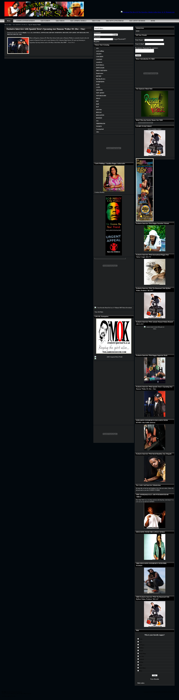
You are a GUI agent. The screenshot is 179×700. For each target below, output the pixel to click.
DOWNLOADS (45, 32)
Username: (97, 32)
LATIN (98, 87)
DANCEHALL (37, 32)
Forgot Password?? (119, 39)
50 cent (141, 650)
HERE (137, 31)
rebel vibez (99, 109)
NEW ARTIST (72, 32)
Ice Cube (141, 656)
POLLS (98, 98)
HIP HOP (51, 32)
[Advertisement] (142, 6)
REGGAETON (100, 115)
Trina (140, 665)
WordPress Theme (11, 692)
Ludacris (141, 659)
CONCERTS (99, 56)
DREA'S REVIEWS (101, 70)
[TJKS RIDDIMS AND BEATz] (44, 16)
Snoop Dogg (142, 653)
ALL (31, 32)
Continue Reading (99, 192)
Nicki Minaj (142, 668)
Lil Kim (141, 662)
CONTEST (99, 59)
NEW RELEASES (81, 32)
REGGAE (15, 34)
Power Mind (20, 693)
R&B (8, 34)
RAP (11, 34)
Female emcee (99, 73)
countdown (99, 62)
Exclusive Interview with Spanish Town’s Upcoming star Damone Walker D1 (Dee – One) (46, 28)
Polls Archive (140, 683)
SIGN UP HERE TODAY (154, 129)
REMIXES (99, 118)
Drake (140, 639)
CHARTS (98, 54)
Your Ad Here (99, 312)
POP (87, 32)
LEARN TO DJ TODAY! (144, 126)
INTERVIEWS (58, 32)
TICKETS (99, 126)
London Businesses (11, 693)
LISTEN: (151, 502)
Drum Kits (13, 696)
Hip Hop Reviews (100, 79)
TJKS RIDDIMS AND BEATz (20, 24)
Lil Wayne (141, 645)
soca (97, 121)
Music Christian (27, 693)
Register (96, 41)
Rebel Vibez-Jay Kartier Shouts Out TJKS (149, 120)
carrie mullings (100, 51)
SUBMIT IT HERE (154, 490)
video (20, 34)
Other (140, 671)
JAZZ (97, 84)
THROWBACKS (100, 123)
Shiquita (24, 32)
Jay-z (140, 642)
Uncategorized (100, 129)
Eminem (141, 648)
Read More (71, 42)
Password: (97, 37)
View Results (154, 679)
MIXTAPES (65, 32)
